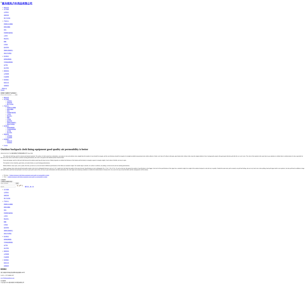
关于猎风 (6, 9)
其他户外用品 (7, 53)
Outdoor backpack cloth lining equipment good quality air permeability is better (29, 175)
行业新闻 (6, 76)
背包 (5, 30)
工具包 (6, 35)
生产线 (6, 65)
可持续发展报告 (8, 62)
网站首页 (6, 7)
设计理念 (6, 68)
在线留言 (6, 85)
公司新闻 (6, 74)
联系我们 (6, 79)
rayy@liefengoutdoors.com (7, 278)
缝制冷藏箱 (7, 27)
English (2, 90)
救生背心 (6, 38)
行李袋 (6, 44)
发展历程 (6, 15)
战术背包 (6, 47)
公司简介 (6, 12)
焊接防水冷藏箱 (8, 24)
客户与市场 (7, 18)
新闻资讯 (6, 71)
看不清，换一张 (29, 186)
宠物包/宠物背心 (8, 50)
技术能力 (6, 56)
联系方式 (6, 82)
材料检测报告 (7, 59)
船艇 (5, 41)
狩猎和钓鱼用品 (8, 32)
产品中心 (6, 21)
